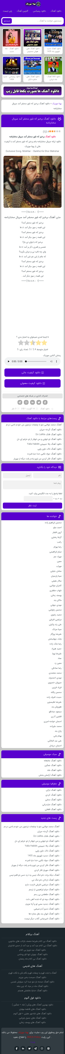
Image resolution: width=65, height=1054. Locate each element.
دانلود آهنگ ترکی (54, 790)
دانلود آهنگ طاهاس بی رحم (46, 894)
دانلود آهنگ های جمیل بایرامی (32, 1018)
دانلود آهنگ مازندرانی (52, 804)
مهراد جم (58, 556)
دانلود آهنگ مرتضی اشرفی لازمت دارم (42, 884)
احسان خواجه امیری (53, 721)
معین (59, 561)
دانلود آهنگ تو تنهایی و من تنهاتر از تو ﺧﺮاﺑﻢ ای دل (39, 439)
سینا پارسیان (56, 576)
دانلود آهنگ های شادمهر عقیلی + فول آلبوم (32, 1013)
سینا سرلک (57, 629)
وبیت (32, 1042)
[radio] (44, 343)
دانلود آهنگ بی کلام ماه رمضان (33, 958)
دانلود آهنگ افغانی (53, 809)
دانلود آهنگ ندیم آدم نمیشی (46, 909)
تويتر (29, 1048)
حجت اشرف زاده (54, 697)
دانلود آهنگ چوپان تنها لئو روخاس (32, 954)
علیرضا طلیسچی (54, 702)
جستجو (7, 21)
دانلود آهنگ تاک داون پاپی (50, 449)
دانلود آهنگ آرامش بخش (50, 775)
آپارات (48, 1048)
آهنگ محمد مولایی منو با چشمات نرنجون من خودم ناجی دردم (34, 424)
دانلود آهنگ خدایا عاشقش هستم (32, 990)
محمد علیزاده (56, 726)
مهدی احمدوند (55, 678)
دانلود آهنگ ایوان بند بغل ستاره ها (44, 913)
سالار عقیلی (57, 581)
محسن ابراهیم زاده (53, 522)
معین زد (58, 663)
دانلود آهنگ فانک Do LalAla (49, 434)
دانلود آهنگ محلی (53, 799)
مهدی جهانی (56, 605)
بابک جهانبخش (55, 639)
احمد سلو (57, 527)
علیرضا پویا (57, 653)
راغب (59, 542)
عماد (60, 658)
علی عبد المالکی (55, 740)
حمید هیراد (56, 648)
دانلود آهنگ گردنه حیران (51, 429)
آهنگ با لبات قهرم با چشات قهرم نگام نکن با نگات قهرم (32, 973)
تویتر (38, 402)
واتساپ (26, 402)
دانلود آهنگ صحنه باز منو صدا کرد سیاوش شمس (32, 981)
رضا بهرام (58, 547)
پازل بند (58, 731)
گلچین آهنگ (22, 11)
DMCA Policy (34, 1037)
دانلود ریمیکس (39, 11)
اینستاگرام (42, 1048)
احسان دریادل (55, 745)
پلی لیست (7, 11)
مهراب (59, 566)
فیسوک (45, 402)
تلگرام (20, 402)
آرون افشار (57, 532)
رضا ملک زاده (56, 644)
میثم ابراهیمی (55, 551)
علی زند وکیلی (55, 624)
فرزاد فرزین (57, 687)
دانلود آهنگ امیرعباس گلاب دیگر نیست (41, 918)
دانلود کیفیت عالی (31, 372)
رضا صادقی (57, 668)
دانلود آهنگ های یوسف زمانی (32, 1022)
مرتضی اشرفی (55, 619)
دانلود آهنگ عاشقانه (53, 760)
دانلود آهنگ (56, 11)
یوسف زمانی (56, 595)
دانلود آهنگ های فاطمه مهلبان (32, 1009)
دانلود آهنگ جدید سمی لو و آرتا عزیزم (42, 904)
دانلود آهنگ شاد (54, 770)
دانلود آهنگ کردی (53, 795)
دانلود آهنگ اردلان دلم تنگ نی (45, 880)
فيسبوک (16, 1048)
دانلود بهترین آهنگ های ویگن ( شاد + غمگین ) (32, 1004)
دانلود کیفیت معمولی (31, 383)
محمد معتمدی (55, 673)
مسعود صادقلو (55, 711)
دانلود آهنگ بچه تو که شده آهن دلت (42, 899)
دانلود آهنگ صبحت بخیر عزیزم (32, 977)
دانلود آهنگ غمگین (53, 765)
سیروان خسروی (55, 682)
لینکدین (32, 402)
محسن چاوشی (55, 610)
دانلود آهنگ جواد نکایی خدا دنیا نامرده (44, 454)
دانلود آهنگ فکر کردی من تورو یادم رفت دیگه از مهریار (38, 458)
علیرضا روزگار (56, 634)
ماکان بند (58, 600)
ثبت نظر (32, 505)
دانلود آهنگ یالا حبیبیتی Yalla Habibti (44, 444)
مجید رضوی (56, 614)
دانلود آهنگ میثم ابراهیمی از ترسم (44, 889)
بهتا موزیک (57, 103)
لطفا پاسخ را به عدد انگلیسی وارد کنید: (45, 493)
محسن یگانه (56, 692)
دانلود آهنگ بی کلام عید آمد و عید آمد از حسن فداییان (32, 945)
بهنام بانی (57, 736)
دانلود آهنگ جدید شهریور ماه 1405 (43, 855)
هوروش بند (56, 706)
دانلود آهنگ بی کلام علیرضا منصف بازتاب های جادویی (32, 941)
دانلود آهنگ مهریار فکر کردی (46, 870)
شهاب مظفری (56, 590)
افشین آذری (56, 716)
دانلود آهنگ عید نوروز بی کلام (32, 950)
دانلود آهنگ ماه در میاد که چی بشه (32, 986)
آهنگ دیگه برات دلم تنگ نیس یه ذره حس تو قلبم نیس (34, 875)
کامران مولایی (56, 585)
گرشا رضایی (56, 537)
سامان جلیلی (56, 571)
